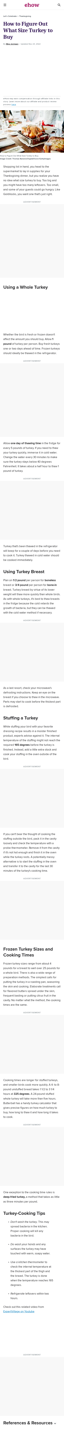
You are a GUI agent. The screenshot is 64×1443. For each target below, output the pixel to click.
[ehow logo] (32, 5)
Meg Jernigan (12, 44)
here (13, 104)
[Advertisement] (32, 71)
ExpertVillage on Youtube (18, 1311)
